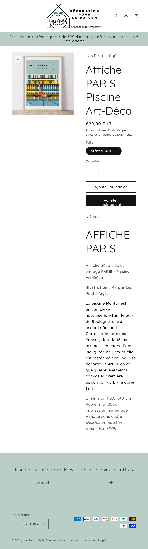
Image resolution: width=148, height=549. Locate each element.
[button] (10, 16)
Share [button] (94, 217)
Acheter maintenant (111, 202)
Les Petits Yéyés (34, 540)
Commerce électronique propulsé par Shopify (77, 540)
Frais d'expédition (121, 130)
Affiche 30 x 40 (104, 151)
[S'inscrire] (111, 482)
